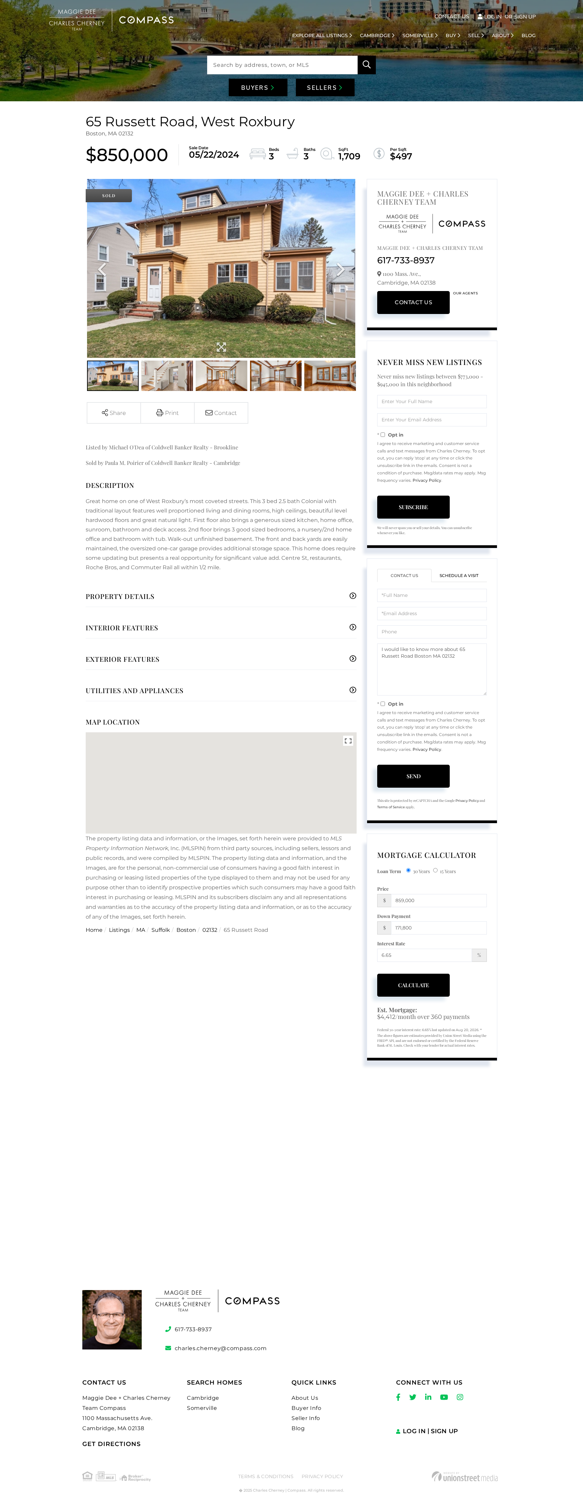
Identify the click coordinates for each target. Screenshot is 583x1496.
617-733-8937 (406, 260)
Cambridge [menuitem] (375, 35)
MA (140, 930)
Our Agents (465, 293)
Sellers (323, 88)
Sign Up (525, 17)
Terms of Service (391, 807)
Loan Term (389, 871)
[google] (291, 1189)
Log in (493, 17)
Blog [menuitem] (529, 35)
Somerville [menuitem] (418, 35)
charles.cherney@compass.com (221, 1348)
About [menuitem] (500, 35)
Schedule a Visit (459, 575)
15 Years (448, 871)
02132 (209, 930)
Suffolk (160, 930)
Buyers (256, 88)
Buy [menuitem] (451, 35)
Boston (186, 930)
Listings (119, 930)
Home (94, 930)
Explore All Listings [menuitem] (320, 35)
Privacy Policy (427, 480)
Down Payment (394, 916)
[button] (367, 65)
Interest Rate (391, 943)
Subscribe (413, 506)
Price (383, 889)
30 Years (421, 871)
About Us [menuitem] (305, 1398)
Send (414, 776)
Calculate (413, 985)
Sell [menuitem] (474, 35)
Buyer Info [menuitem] (306, 1408)
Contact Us (452, 16)
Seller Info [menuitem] (306, 1418)
